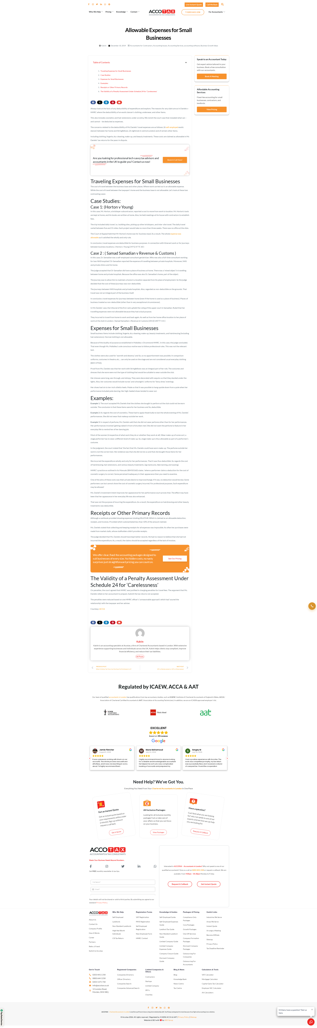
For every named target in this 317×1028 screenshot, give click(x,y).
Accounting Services (175, 46)
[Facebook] (90, 4)
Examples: (104, 83)
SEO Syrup (169, 1020)
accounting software (192, 46)
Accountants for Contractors (141, 46)
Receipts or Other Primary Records (114, 87)
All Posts (140, 657)
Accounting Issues (160, 46)
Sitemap (193, 1017)
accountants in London (117, 697)
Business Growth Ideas (209, 46)
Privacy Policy (101, 903)
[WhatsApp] (106, 4)
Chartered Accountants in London (119, 1012)
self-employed (172, 127)
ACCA (102, 609)
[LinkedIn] (102, 4)
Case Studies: (106, 75)
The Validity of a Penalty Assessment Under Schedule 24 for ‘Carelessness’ (129, 91)
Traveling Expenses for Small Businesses (116, 71)
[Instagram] (94, 4)
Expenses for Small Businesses (112, 79)
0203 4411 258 (198, 870)
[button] (222, 4)
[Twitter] (98, 4)
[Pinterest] (110, 4)
